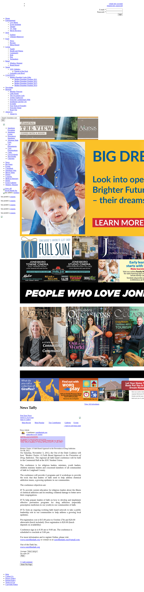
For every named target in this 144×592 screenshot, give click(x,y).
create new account (116, 4)
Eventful (13, 104)
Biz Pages (8, 164)
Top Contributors (55, 423)
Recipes (13, 43)
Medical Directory (11, 179)
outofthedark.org (41, 432)
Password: (101, 12)
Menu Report (14, 45)
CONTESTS (10, 75)
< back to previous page (72, 426)
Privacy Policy (10, 578)
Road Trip (13, 110)
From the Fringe (15, 108)
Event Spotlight (15, 24)
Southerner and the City (18, 102)
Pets (11, 57)
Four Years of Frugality (18, 106)
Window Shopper (16, 63)
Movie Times (10, 172)
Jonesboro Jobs (10, 170)
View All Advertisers (91, 404)
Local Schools (13, 154)
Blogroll (8, 89)
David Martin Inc (11, 191)
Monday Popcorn (16, 91)
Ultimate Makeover (17, 37)
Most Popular (39, 423)
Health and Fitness (16, 51)
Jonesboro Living (11, 133)
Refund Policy (10, 580)
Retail (7, 61)
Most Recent (26, 423)
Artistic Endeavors (16, 98)
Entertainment (10, 20)
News (12, 41)
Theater (12, 27)
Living (7, 47)
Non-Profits (12, 156)
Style (7, 33)
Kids (11, 55)
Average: (23, 551)
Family (12, 49)
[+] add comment (26, 562)
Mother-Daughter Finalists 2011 (25, 79)
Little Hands (14, 94)
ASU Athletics (15, 69)
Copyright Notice (11, 584)
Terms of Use (10, 582)
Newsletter (9, 87)
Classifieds (9, 168)
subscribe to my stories (34, 434)
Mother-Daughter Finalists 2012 (25, 81)
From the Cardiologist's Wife (20, 100)
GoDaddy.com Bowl (17, 73)
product (16, 193)
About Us (8, 112)
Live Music (14, 22)
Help (7, 574)
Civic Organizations (13, 149)
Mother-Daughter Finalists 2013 (25, 83)
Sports (7, 67)
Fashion (13, 35)
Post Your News (26, 416)
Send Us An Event (27, 418)
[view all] (8, 188)
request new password (115, 6)
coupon (12, 197)
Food (7, 39)
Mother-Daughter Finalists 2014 (25, 85)
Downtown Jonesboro (12, 137)
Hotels (7, 181)
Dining (7, 174)
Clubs (10, 152)
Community (14, 53)
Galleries (68, 423)
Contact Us (9, 576)
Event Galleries (10, 183)
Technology (14, 59)
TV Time (13, 29)
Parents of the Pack (21, 71)
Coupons (8, 177)
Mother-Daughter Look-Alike (20, 77)
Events (7, 166)
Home (7, 18)
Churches (11, 158)
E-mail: (102, 10)
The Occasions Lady (17, 96)
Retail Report (14, 65)
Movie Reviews (15, 31)
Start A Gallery (25, 420)
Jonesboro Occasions (11, 129)
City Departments (12, 145)
